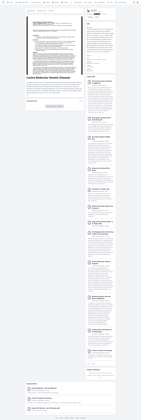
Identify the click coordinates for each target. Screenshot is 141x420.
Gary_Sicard (101, 191)
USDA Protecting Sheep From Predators (102, 207)
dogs (110, 373)
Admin (100, 85)
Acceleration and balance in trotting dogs (102, 331)
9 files (99, 11)
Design (72, 418)
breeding (94, 373)
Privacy (77, 418)
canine (103, 373)
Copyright (83, 418)
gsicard (100, 172)
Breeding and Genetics (93, 63)
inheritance (111, 375)
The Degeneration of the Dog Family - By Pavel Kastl (102, 233)
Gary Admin (94, 10)
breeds (99, 373)
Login (48, 106)
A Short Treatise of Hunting (102, 350)
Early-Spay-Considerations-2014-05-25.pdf (101, 119)
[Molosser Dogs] (3, 2)
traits (100, 377)
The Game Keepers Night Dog (101, 138)
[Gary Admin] (88, 11)
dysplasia (90, 375)
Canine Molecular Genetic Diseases (101, 263)
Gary (100, 122)
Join (53, 106)
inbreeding (104, 375)
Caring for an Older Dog (100, 189)
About (57, 418)
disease (107, 373)
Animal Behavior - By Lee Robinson (44, 388)
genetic (94, 375)
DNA (90, 373)
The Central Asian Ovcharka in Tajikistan (102, 82)
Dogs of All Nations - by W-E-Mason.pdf (46, 408)
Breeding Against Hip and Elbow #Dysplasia (101, 297)
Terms (61, 418)
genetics (99, 375)
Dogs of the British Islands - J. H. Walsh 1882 (102, 223)
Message (90, 17)
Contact (66, 418)
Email (97, 17)
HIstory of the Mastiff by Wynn (101, 169)
